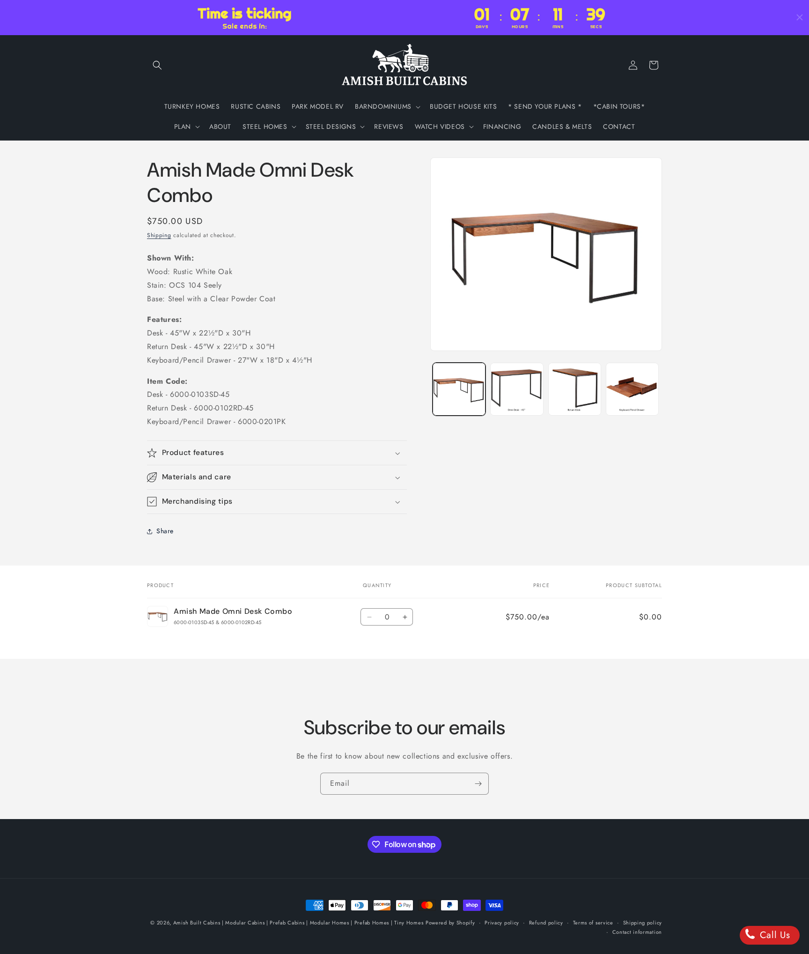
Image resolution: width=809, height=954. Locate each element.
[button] (157, 65)
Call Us (773, 935)
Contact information (637, 932)
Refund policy (546, 922)
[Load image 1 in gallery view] (459, 389)
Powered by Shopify (450, 922)
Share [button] (165, 531)
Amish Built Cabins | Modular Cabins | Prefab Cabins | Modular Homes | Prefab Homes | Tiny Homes (298, 922)
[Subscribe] (478, 784)
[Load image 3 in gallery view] (574, 389)
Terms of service (593, 922)
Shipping (159, 235)
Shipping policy (642, 922)
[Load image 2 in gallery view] (516, 389)
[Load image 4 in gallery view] (632, 389)
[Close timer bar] (799, 17)
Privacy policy (502, 922)
